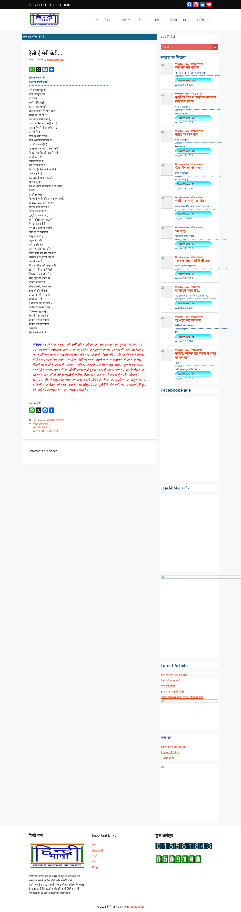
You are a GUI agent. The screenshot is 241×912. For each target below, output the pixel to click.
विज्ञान (186, 19)
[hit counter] (183, 848)
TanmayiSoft (136, 906)
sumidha (44, 423)
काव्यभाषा (60, 420)
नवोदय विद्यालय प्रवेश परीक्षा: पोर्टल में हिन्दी (182, 697)
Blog (67, 4)
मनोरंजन (141, 19)
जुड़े (59, 4)
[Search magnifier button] (215, 47)
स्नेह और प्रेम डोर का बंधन (174, 675)
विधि (157, 19)
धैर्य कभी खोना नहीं (170, 680)
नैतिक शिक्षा (200, 19)
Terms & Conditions (173, 746)
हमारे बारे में (40, 4)
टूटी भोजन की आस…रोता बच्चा (45, 430)
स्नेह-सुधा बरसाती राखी (172, 691)
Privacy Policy (170, 752)
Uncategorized (40, 420)
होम (30, 4)
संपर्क (51, 4)
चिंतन (107, 19)
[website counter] (178, 862)
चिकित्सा (173, 19)
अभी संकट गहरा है (39, 427)
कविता (52, 420)
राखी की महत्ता (168, 686)
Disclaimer (167, 758)
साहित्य (123, 19)
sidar (35, 423)
